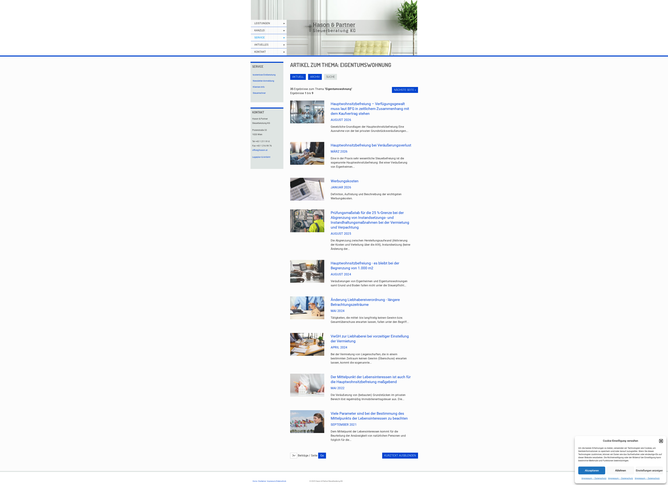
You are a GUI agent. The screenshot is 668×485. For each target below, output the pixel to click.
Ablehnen (620, 470)
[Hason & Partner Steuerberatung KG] (334, 28)
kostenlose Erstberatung (264, 75)
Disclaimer (262, 481)
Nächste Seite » (405, 90)
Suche (330, 76)
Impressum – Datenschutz (594, 478)
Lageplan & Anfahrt (261, 157)
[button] (661, 441)
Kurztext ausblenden (400, 455)
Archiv (315, 76)
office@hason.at (260, 150)
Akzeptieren (592, 470)
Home (255, 481)
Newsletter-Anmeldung (263, 81)
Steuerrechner (259, 93)
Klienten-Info (259, 87)
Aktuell (298, 76)
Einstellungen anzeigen (649, 470)
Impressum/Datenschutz (276, 481)
